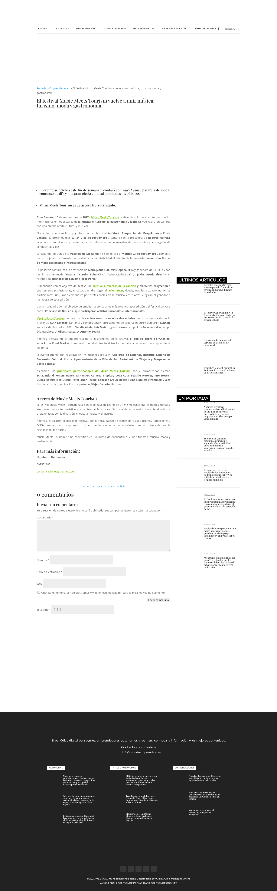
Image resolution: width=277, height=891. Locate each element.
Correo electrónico (49, 572)
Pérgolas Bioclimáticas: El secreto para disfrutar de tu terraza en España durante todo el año (218, 288)
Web (39, 583)
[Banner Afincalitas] (171, 19)
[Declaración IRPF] (208, 693)
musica (109, 486)
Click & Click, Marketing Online (173, 878)
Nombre (43, 560)
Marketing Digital (143, 28)
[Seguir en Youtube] (154, 869)
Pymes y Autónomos (114, 28)
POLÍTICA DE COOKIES (164, 883)
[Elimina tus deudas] (208, 271)
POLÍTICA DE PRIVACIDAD (133, 883)
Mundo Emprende (205, 28)
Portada (42, 28)
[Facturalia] (208, 201)
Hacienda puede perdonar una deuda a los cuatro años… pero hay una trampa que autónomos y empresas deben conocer (220, 533)
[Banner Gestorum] (138, 858)
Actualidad (61, 28)
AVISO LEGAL (108, 883)
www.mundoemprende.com (118, 878)
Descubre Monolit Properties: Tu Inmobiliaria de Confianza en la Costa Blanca (219, 370)
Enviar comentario (158, 600)
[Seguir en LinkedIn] (146, 869)
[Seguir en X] (131, 869)
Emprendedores (85, 28)
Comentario (45, 517)
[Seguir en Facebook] (123, 869)
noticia (121, 486)
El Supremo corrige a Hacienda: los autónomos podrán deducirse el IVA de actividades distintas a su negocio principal (218, 474)
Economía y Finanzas (173, 28)
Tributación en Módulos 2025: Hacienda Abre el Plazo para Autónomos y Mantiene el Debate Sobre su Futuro (142, 799)
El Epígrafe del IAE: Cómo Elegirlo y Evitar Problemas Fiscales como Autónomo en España (139, 817)
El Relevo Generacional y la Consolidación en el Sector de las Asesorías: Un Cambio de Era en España (220, 316)
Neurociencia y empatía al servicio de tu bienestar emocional (217, 343)
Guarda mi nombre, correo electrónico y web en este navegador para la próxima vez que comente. (103, 592)
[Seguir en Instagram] (138, 869)
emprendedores (92, 486)
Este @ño (44, 609)
